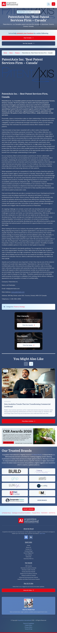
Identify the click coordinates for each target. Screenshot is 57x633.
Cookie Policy (28, 625)
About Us (28, 547)
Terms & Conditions (28, 623)
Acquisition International (24, 620)
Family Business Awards (28, 571)
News (11, 53)
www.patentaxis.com (17, 292)
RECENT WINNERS (28, 509)
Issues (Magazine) (28, 553)
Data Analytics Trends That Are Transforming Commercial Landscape (27, 405)
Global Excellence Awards (28, 575)
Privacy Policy (28, 627)
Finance (17, 53)
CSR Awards (28, 566)
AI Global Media (37, 455)
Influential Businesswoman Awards (28, 577)
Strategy (22, 307)
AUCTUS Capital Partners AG (48, 513)
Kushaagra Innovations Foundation (12, 513)
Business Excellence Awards (28, 568)
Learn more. (42, 533)
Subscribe (28, 557)
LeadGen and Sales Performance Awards (28, 579)
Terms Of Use (28, 629)
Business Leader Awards (28, 570)
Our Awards (28, 555)
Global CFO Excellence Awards (28, 573)
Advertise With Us (28, 558)
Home (5, 53)
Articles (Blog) (28, 551)
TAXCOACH (35, 513)
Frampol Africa (27, 513)
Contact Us (28, 549)
